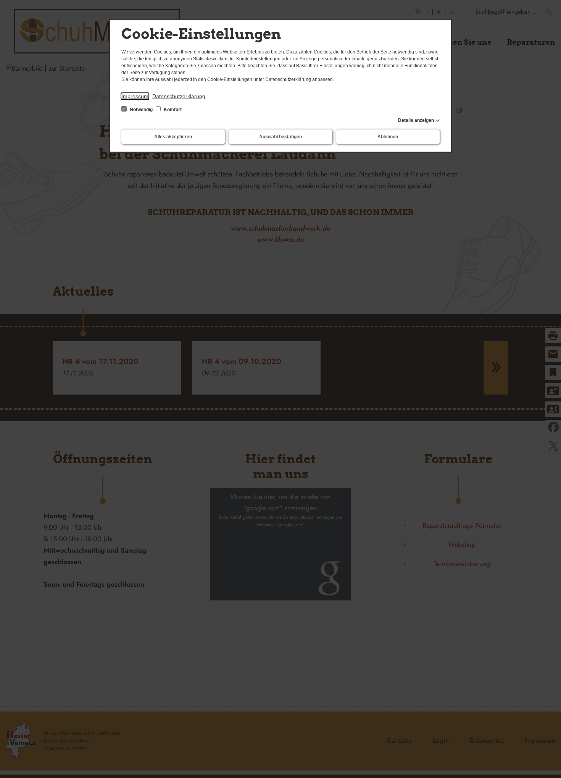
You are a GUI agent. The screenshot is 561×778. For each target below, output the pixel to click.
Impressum (134, 96)
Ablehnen (387, 136)
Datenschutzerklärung (178, 96)
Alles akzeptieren (173, 136)
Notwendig (141, 109)
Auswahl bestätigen (280, 136)
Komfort (172, 109)
